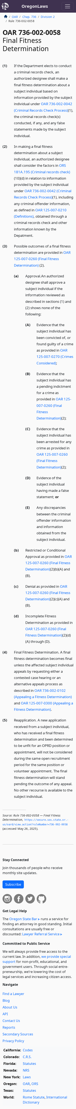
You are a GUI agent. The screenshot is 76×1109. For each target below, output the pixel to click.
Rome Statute (34, 1097)
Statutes (29, 1063)
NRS (26, 1070)
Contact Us (11, 1020)
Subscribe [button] (13, 884)
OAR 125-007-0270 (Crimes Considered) (55, 356)
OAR (15, 17)
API (5, 1014)
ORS (34, 1083)
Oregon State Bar (23, 919)
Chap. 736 (29, 17)
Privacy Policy (13, 1041)
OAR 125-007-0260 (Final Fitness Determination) (42, 258)
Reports (9, 1027)
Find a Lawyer (13, 993)
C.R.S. (27, 1057)
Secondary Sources (18, 1034)
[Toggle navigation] (67, 6)
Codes (28, 1050)
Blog (6, 1000)
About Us (10, 1007)
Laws (27, 1077)
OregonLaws (35, 6)
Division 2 (48, 17)
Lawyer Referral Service (41, 934)
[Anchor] (33, 135)
